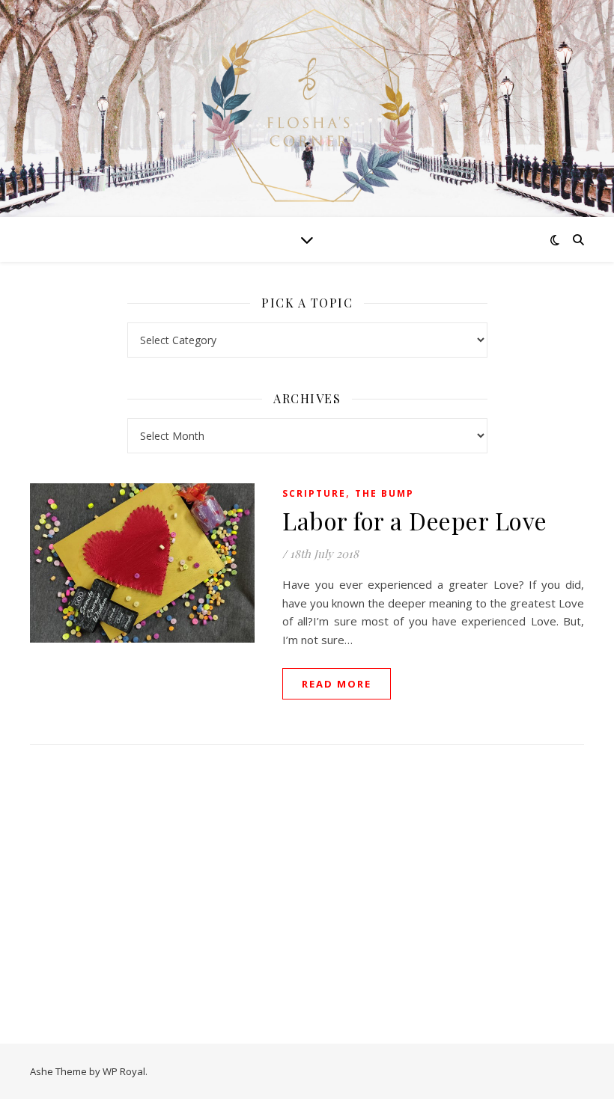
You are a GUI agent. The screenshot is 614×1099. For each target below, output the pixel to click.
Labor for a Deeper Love (414, 520)
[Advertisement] (307, 879)
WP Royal (124, 1071)
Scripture (314, 493)
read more (336, 684)
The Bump (384, 493)
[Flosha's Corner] (307, 106)
